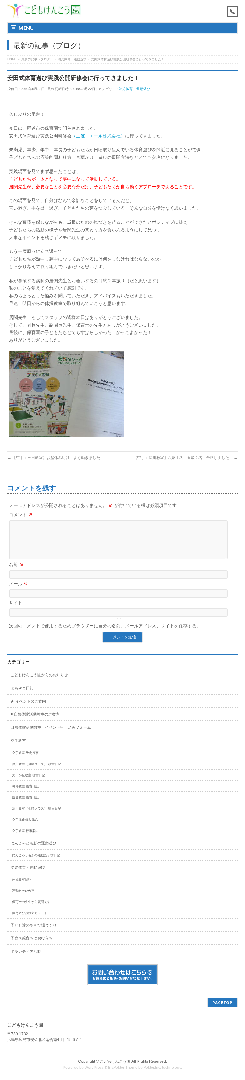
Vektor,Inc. (152, 1067)
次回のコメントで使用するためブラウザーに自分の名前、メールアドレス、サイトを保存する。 (105, 625)
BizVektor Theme (122, 1067)
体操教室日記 (21, 879)
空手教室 (18, 741)
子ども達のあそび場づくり (33, 925)
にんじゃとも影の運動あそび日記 (36, 855)
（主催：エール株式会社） (98, 135)
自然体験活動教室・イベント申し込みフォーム (51, 727)
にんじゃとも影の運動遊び (33, 843)
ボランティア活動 (26, 951)
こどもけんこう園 (115, 1061)
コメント (21, 514)
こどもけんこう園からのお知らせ (39, 675)
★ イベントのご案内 (28, 701)
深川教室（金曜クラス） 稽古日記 (36, 808)
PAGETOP (222, 1002)
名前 (16, 564)
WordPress (94, 1067)
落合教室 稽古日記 (25, 797)
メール (18, 583)
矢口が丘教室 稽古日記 (28, 775)
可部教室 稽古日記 (25, 786)
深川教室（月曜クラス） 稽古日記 (36, 764)
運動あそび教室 (23, 890)
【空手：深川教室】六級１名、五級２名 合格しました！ (185, 457)
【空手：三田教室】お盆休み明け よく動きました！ (55, 457)
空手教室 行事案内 (25, 831)
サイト (15, 602)
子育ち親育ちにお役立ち (32, 938)
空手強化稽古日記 (25, 819)
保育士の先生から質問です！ (33, 902)
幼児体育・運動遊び (134, 89)
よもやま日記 (22, 688)
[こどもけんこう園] (44, 10)
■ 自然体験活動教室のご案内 (35, 714)
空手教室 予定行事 (25, 753)
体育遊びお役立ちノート (29, 913)
